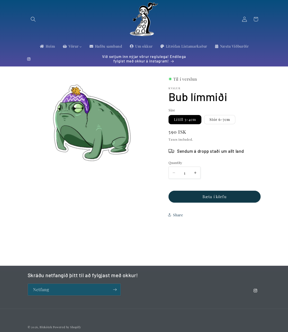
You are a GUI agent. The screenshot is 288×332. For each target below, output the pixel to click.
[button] (33, 19)
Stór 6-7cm (219, 119)
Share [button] (178, 214)
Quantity (175, 162)
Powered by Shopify (67, 327)
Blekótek (46, 327)
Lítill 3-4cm (185, 119)
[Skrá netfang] (115, 289)
